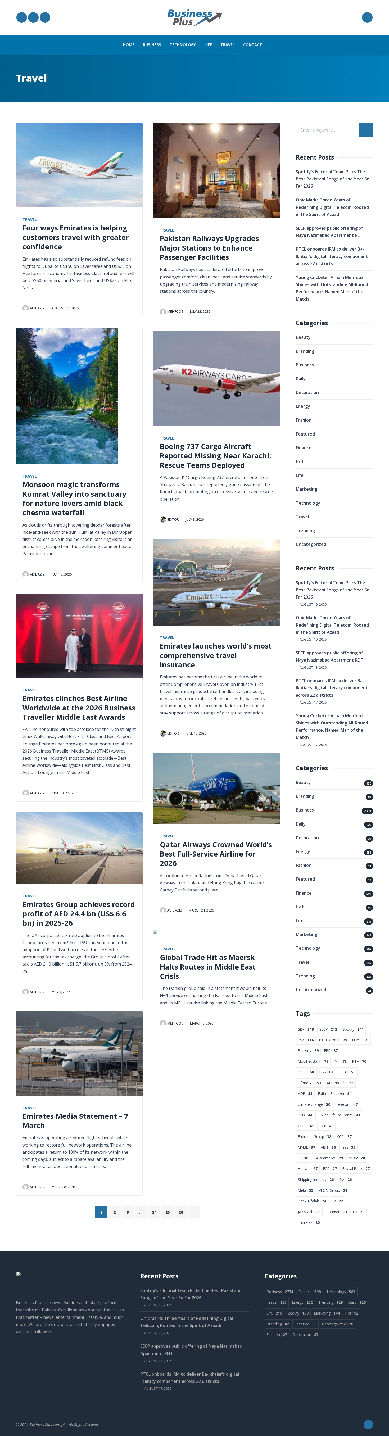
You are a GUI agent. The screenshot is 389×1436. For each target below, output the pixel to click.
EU (358, 1211)
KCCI (344, 1136)
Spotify (353, 1029)
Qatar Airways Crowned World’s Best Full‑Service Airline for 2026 (216, 854)
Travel (227, 44)
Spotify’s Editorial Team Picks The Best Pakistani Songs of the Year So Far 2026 (332, 179)
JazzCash (309, 1211)
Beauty (303, 337)
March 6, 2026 (201, 1023)
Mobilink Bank (313, 1061)
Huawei (308, 1168)
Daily (301, 379)
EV (337, 1200)
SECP (328, 1029)
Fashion (303, 420)
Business (152, 44)
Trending (305, 530)
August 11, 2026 (65, 308)
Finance (303, 448)
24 (154, 1212)
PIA (345, 1179)
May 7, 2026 (60, 991)
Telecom (347, 1104)
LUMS (360, 1039)
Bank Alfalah (312, 1200)
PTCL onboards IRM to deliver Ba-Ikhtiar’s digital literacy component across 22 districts (332, 256)
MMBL (306, 1147)
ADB (305, 1093)
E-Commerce (328, 1158)
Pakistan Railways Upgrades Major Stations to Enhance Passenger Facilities (209, 247)
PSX (306, 1039)
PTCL (306, 1072)
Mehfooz (175, 311)
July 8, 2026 (194, 519)
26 (181, 1212)
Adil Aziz (37, 308)
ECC (330, 1168)
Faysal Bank (356, 1168)
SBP (306, 1029)
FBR (331, 1050)
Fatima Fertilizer (335, 1093)
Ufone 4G (309, 1082)
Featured (305, 434)
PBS (326, 1072)
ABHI (328, 1147)
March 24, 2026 (201, 910)
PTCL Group (333, 1039)
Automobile (340, 1082)
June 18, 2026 (195, 733)
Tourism (336, 1211)
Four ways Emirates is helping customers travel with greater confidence (75, 237)
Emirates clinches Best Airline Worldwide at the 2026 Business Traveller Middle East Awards (78, 707)
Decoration (307, 392)
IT (303, 1158)
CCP (326, 1125)
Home (128, 44)
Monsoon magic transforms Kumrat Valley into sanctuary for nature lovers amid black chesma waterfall (74, 498)
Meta (305, 1190)
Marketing (306, 489)
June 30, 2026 (62, 793)
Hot (300, 461)
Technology (183, 44)
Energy (303, 406)
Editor (173, 519)
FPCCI (347, 1072)
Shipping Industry (316, 1179)
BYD (305, 1114)
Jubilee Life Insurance (339, 1114)
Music (357, 1158)
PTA (359, 1061)
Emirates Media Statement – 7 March (75, 1120)
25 (167, 1212)
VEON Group (333, 1190)
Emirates (309, 1222)
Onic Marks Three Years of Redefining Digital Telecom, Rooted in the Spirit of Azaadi (332, 207)
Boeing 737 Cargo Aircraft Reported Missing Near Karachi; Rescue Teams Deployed (215, 455)
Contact (252, 44)
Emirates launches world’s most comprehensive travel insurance (216, 655)
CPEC (306, 1125)
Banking (308, 1050)
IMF (340, 1061)
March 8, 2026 (63, 1186)
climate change (314, 1104)
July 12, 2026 (61, 574)
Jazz (348, 1147)
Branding (305, 351)
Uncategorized (311, 544)
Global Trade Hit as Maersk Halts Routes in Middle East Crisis (208, 966)
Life (208, 44)
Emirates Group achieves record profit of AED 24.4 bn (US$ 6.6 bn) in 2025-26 (78, 913)
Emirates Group (314, 1136)
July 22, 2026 (199, 311)
